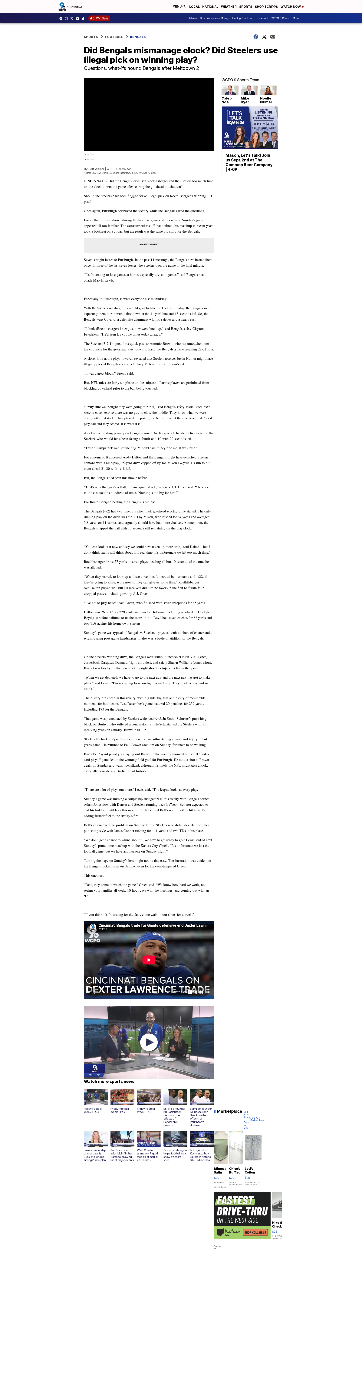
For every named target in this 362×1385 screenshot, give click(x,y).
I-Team (193, 18)
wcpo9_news (67, 18)
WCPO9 (61, 18)
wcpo (72, 18)
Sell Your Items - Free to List (247, 1120)
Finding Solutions (242, 18)
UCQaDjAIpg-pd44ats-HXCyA (78, 18)
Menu (178, 6)
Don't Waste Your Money (214, 18)
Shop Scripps (266, 6)
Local (194, 6)
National (210, 6)
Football (114, 37)
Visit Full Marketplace (257, 1119)
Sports (245, 6)
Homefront (262, 18)
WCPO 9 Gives (280, 18)
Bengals (138, 37)
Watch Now (291, 6)
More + (297, 18)
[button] (96, 1101)
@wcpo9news (84, 18)
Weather (229, 6)
